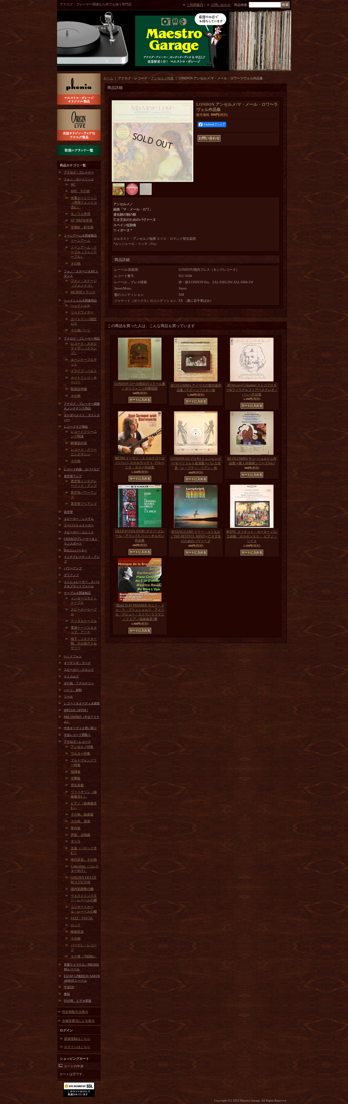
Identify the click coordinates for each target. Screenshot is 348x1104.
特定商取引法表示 (75, 1012)
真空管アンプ (73, 476)
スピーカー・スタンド (79, 669)
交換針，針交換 (82, 227)
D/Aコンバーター (75, 550)
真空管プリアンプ (84, 504)
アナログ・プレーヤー (79, 172)
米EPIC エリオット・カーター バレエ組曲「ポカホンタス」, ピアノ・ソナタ (251, 536)
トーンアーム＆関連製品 (80, 235)
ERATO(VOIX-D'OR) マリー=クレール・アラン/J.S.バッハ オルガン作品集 (139, 535)
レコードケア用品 (76, 426)
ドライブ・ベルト (84, 371)
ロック (75, 925)
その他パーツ (80, 330)
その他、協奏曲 (82, 814)
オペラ (75, 841)
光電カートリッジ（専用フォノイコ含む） (84, 202)
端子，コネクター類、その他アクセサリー (84, 643)
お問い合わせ (221, 5)
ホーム (108, 78)
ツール (68, 696)
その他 (75, 263)
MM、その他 (80, 191)
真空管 (68, 512)
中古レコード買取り (77, 734)
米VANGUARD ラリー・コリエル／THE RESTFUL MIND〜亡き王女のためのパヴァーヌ (195, 536)
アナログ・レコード (77, 741)
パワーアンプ (73, 568)
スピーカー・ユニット (79, 532)
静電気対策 (79, 443)
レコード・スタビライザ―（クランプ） (84, 348)
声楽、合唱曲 (80, 835)
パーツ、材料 (73, 690)
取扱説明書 (79, 389)
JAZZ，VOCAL (82, 918)
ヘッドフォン (73, 656)
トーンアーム (80, 240)
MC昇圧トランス (83, 292)
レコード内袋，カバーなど (82, 469)
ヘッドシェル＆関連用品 (80, 300)
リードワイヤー (82, 312)
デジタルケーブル (84, 621)
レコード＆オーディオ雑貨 (82, 703)
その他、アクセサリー (79, 683)
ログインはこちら (77, 1047)
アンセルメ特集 (82, 747)
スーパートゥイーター (79, 525)
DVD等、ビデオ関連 (77, 1000)
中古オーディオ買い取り (80, 728)
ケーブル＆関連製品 (77, 593)
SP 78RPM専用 (81, 220)
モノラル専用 (80, 214)
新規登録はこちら (77, 1039)
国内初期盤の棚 (82, 889)
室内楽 (75, 828)
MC (73, 184)
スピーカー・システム (79, 518)
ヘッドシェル (80, 305)
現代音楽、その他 (84, 860)
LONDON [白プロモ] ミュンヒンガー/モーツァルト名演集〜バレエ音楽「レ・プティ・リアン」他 (195, 463)
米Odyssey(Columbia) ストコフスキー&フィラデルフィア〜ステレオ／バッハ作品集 (252, 389)
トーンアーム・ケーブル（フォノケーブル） (84, 252)
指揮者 (75, 772)
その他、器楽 (80, 821)
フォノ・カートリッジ (79, 179)
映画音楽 (77, 932)
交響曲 (75, 778)
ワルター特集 (80, 753)
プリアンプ (71, 575)
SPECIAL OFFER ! (76, 710)
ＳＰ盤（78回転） (84, 956)
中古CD (69, 987)
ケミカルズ (71, 676)
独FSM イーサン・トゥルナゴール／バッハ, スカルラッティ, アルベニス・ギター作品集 (140, 462)
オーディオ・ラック (77, 662)
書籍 (67, 994)
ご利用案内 (195, 5)
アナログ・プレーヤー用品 (82, 338)
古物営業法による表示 (78, 1021)
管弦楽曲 (77, 785)
